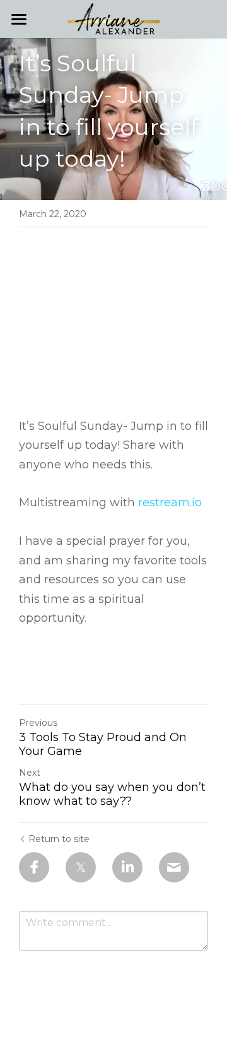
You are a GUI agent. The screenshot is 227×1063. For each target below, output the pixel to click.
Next (29, 772)
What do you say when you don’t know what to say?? (112, 794)
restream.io (170, 502)
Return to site (59, 839)
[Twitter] (81, 867)
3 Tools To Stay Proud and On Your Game (103, 744)
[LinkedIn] (127, 867)
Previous (38, 722)
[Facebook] (34, 867)
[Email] (174, 867)
